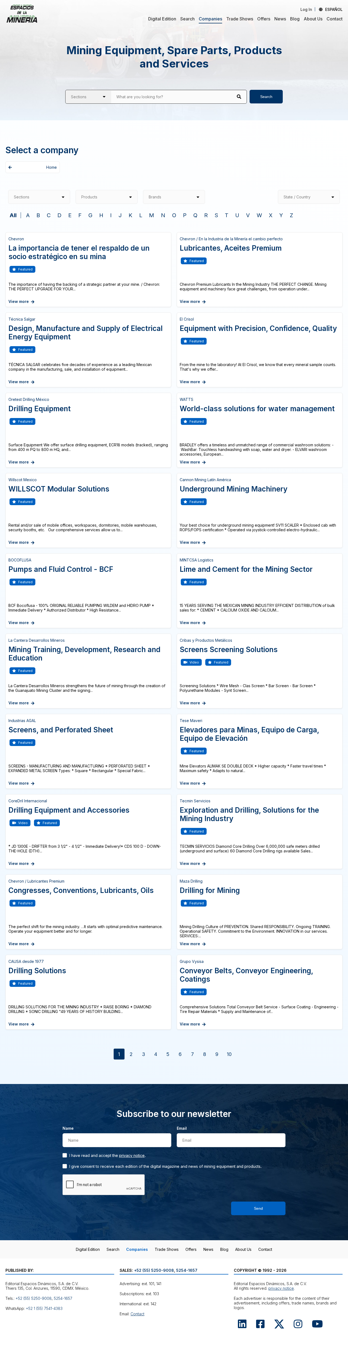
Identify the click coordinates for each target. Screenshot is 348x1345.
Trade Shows (239, 19)
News (280, 19)
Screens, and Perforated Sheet (60, 730)
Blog (295, 19)
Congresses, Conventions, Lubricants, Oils (81, 890)
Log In (306, 9)
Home (51, 167)
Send (258, 1208)
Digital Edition (162, 19)
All (13, 215)
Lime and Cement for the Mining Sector (246, 569)
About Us (313, 19)
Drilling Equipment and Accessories (68, 810)
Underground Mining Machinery (233, 489)
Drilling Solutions (37, 970)
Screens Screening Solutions (229, 649)
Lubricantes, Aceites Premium (231, 248)
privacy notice (132, 1155)
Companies (210, 19)
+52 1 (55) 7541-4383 (44, 1308)
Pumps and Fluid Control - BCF (60, 569)
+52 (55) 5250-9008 (33, 1298)
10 (229, 1054)
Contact (335, 19)
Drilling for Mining (210, 890)
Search (187, 19)
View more (18, 301)
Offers (263, 19)
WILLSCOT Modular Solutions (58, 489)
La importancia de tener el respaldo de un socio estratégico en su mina (79, 252)
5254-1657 (63, 1298)
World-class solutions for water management (257, 408)
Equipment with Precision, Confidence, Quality (258, 328)
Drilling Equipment (39, 408)
